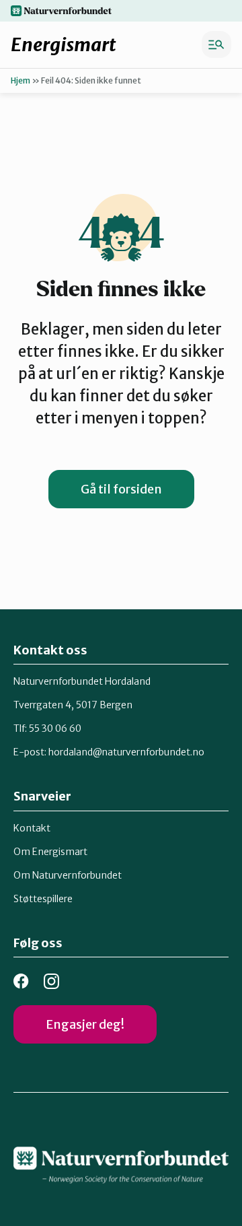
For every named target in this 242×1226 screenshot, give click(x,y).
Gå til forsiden (121, 489)
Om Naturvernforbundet (67, 875)
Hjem (20, 80)
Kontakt (31, 828)
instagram (51, 981)
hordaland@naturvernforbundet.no (126, 752)
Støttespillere (43, 899)
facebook (21, 981)
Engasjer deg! (85, 1024)
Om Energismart (50, 852)
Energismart (63, 44)
